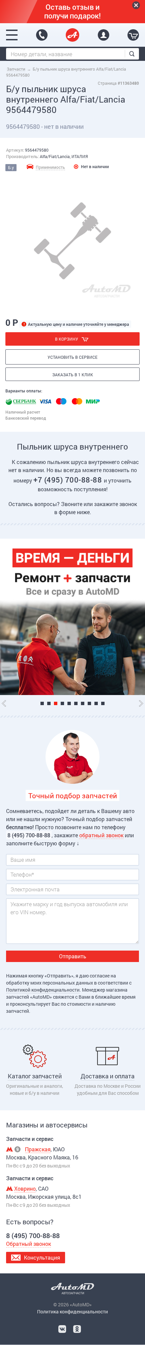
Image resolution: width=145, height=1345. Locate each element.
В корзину (66, 339)
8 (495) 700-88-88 (42, 35)
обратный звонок (101, 835)
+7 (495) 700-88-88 (68, 480)
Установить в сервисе (72, 357)
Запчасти (16, 69)
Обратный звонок (28, 1243)
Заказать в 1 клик (72, 374)
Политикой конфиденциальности (43, 990)
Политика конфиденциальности (72, 1311)
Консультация (42, 1257)
